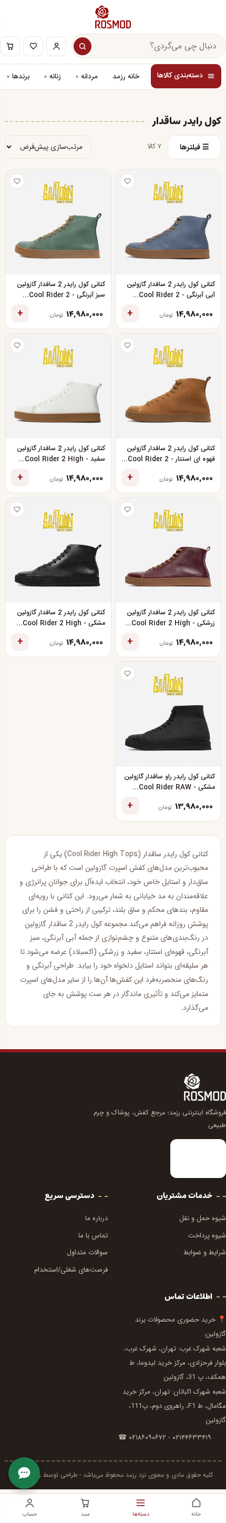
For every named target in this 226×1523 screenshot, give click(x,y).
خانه (196, 1514)
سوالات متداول (87, 1252)
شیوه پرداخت (207, 1235)
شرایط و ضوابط (204, 1252)
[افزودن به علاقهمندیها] (127, 181)
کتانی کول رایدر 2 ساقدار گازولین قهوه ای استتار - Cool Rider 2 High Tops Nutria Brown (171, 454)
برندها (20, 77)
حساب (30, 1514)
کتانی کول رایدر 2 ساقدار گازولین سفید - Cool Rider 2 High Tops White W (61, 454)
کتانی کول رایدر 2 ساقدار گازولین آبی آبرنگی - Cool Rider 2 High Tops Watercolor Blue (169, 290)
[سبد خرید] (10, 46)
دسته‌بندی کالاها (180, 76)
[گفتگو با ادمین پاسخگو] (24, 1473)
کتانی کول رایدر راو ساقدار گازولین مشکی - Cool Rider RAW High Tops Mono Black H (169, 783)
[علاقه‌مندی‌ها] (33, 46)
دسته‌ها (140, 1514)
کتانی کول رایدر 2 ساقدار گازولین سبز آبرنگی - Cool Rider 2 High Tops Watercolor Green (61, 290)
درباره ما (96, 1218)
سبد (85, 1514)
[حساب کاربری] (56, 46)
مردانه (89, 77)
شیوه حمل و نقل (202, 1218)
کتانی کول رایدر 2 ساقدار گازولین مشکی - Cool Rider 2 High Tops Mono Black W (61, 618)
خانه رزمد (125, 77)
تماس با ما (93, 1235)
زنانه (55, 77)
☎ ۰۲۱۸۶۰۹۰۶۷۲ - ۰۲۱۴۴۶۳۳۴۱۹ (164, 1437)
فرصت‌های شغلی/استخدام (71, 1269)
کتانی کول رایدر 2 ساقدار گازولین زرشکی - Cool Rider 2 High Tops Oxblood (171, 618)
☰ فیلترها (194, 147)
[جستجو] (82, 46)
